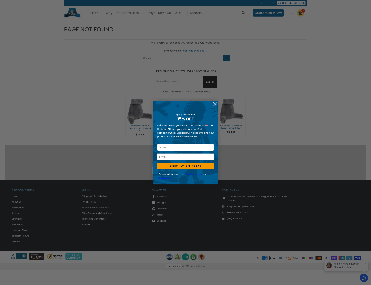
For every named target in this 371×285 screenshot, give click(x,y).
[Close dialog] (215, 104)
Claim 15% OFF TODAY (185, 166)
